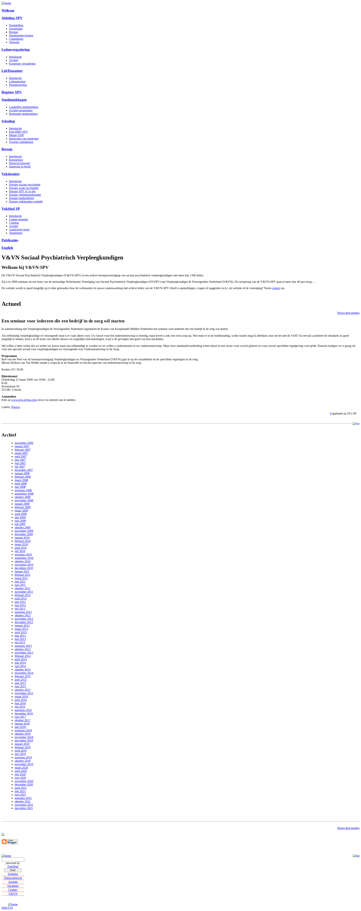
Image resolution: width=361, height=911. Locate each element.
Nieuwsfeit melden (348, 313)
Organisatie (16, 28)
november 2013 (24, 652)
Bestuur (13, 32)
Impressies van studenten (24, 138)
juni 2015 (20, 686)
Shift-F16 (7, 907)
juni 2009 (20, 520)
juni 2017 (20, 716)
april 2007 (21, 456)
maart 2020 (21, 767)
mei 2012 (20, 601)
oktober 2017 (22, 720)
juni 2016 (20, 703)
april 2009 (21, 514)
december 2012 (24, 622)
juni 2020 (20, 777)
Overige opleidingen (21, 142)
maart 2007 (21, 453)
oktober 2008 (22, 497)
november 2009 (24, 530)
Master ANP (16, 135)
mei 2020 (20, 774)
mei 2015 (20, 683)
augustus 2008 (23, 490)
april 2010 (21, 547)
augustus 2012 (23, 612)
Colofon (14, 222)
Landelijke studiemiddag (23, 107)
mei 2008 (20, 486)
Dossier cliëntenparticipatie (25, 194)
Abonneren (15, 232)
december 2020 (24, 784)
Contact (12, 889)
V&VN (12, 893)
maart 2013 (21, 629)
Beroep (7, 149)
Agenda (13, 881)
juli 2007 (20, 466)
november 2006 (24, 443)
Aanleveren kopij (19, 229)
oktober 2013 (22, 649)
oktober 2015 (22, 689)
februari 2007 (23, 449)
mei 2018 (20, 727)
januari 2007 (22, 446)
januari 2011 (22, 571)
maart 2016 (21, 696)
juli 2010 (20, 551)
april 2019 (21, 750)
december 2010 (24, 568)
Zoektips (13, 873)
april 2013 (21, 632)
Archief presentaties (21, 110)
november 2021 (24, 804)
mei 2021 (20, 791)
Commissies (16, 38)
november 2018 (24, 737)
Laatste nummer (18, 219)
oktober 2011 (22, 588)
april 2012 (21, 598)
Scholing (8, 121)
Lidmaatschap (17, 81)
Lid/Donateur (12, 71)
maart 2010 (21, 544)
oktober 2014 (22, 669)
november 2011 (24, 591)
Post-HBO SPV (18, 131)
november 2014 (24, 672)
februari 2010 (23, 541)
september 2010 (24, 557)
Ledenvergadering (16, 49)
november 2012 (24, 618)
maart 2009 (21, 510)
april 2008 (21, 483)
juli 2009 (20, 524)
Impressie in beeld (19, 166)
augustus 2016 (23, 710)
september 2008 (24, 493)
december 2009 (24, 534)
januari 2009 (22, 503)
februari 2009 (23, 507)
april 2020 (21, 771)
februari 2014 (23, 656)
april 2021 (21, 787)
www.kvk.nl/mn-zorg (24, 399)
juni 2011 (20, 585)
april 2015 (21, 679)
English (7, 248)
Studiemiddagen (14, 100)
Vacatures (13, 885)
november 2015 (24, 693)
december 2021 (24, 808)
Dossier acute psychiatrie (24, 188)
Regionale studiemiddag (23, 113)
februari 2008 (23, 476)
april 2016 (21, 700)
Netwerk (14, 42)
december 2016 (24, 713)
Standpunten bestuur (21, 35)
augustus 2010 (23, 554)
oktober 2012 (22, 615)
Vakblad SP (11, 209)
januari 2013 (22, 625)
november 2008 (24, 500)
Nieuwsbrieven (13, 877)
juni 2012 (20, 605)
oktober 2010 (22, 561)
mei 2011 (20, 581)
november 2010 (24, 564)
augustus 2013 (23, 645)
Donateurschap (18, 84)
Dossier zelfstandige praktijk (26, 201)
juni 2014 (20, 666)
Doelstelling (16, 25)
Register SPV (12, 92)
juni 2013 (20, 639)
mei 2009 (20, 517)
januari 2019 (22, 743)
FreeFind (13, 866)
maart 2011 (21, 578)
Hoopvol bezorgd (19, 163)
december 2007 (24, 470)
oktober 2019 (22, 760)
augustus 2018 (23, 730)
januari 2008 (22, 473)
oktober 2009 (22, 527)
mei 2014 (20, 662)
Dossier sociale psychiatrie (24, 184)
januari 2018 (22, 723)
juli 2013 (20, 642)
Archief (13, 60)
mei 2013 (20, 635)
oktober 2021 (22, 801)
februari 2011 (22, 574)
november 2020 (24, 781)
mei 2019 (20, 754)
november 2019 (24, 764)
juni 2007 (20, 463)
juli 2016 (20, 706)
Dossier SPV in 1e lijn (22, 191)
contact (276, 288)
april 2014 (21, 659)
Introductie (15, 56)
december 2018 (24, 740)
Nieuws (15, 407)
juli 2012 (20, 608)
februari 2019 (23, 747)
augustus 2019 (23, 757)
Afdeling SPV (12, 18)
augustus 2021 (23, 798)
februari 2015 (23, 676)
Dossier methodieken (21, 198)
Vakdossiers (11, 174)
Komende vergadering (22, 63)
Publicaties (10, 240)
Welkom (8, 10)
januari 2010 (22, 537)
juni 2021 (20, 794)
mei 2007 (20, 459)
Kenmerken (16, 159)
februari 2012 (23, 595)
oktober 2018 (22, 733)
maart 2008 (21, 480)
